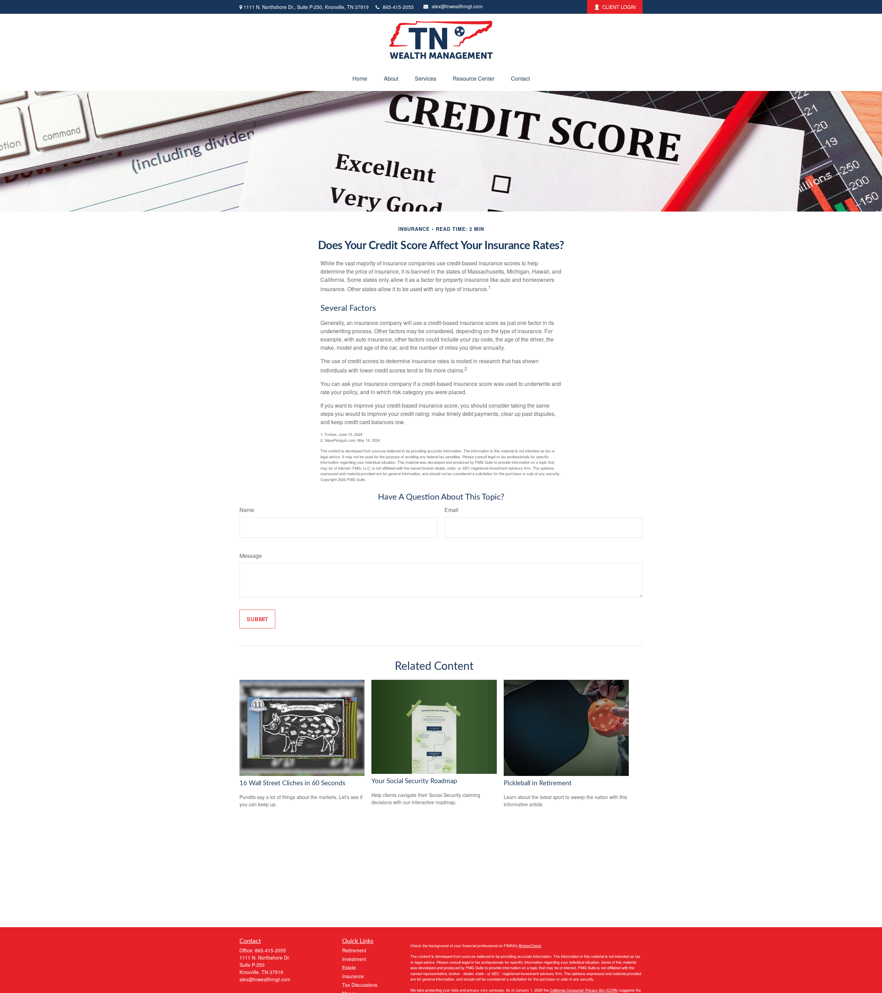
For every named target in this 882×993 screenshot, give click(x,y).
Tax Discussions (359, 984)
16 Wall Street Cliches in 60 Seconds (292, 783)
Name (246, 510)
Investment (354, 958)
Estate (349, 967)
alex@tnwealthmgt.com (457, 6)
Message (250, 556)
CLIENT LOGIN (619, 6)
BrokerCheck (530, 945)
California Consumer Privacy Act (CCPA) (584, 990)
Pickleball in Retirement (538, 783)
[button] (360, 78)
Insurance (353, 976)
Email (451, 510)
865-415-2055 (398, 6)
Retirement (354, 950)
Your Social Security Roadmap (414, 781)
